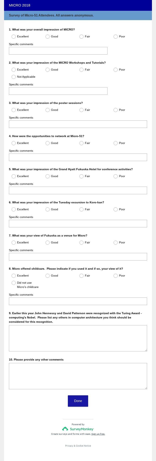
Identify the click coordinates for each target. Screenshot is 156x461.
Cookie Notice (83, 445)
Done (78, 401)
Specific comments (21, 44)
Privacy (69, 445)
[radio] (11, 37)
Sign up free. (98, 434)
